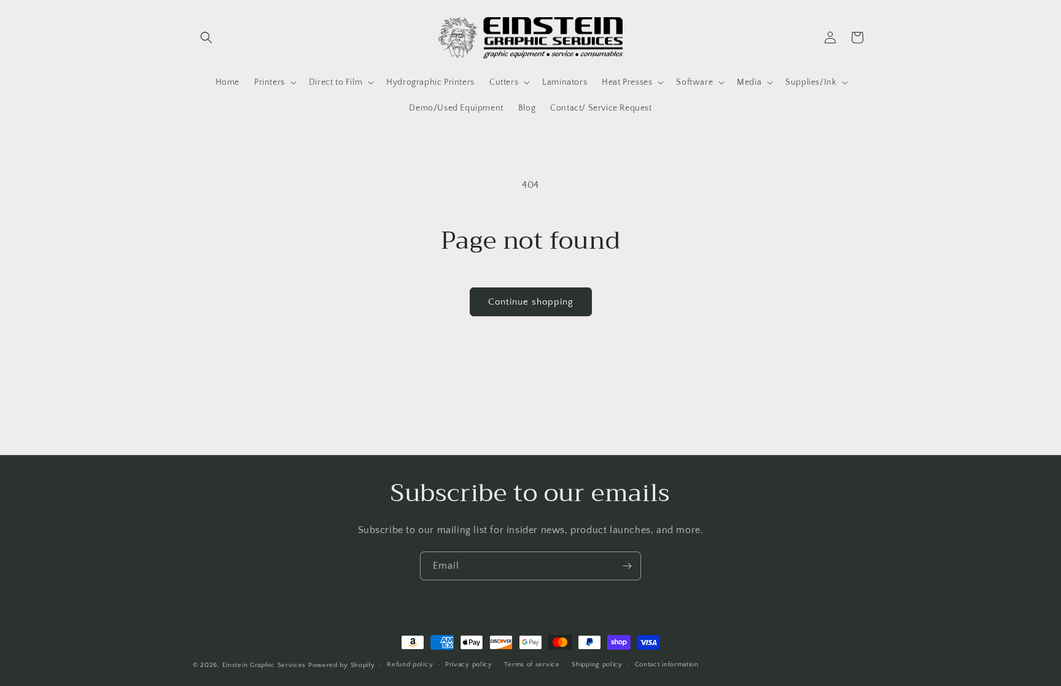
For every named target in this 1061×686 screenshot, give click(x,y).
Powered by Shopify (341, 665)
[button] (206, 37)
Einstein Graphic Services (265, 665)
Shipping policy (597, 664)
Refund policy (410, 664)
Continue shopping (530, 302)
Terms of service (531, 664)
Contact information (667, 664)
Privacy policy (468, 664)
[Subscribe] (626, 566)
